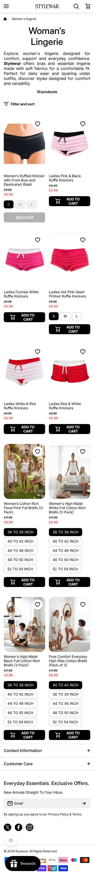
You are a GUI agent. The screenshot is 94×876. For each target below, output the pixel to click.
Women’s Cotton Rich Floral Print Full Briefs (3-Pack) (24, 507)
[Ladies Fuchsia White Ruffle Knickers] (24, 259)
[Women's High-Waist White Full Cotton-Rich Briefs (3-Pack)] (69, 471)
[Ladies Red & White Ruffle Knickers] (69, 371)
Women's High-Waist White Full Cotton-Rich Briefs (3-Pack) (67, 507)
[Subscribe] (84, 803)
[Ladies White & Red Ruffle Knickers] (24, 371)
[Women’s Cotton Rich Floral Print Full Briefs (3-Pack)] (24, 471)
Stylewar (12, 63)
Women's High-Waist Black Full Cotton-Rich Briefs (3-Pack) (22, 660)
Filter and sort (23, 104)
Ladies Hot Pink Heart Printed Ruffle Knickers (67, 294)
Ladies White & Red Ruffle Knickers (20, 406)
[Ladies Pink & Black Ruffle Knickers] (69, 143)
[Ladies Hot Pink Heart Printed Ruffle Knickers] (69, 259)
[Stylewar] (47, 6)
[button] (87, 6)
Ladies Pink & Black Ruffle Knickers (65, 178)
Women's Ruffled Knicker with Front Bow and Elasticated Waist (24, 180)
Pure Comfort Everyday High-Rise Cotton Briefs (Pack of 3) (68, 660)
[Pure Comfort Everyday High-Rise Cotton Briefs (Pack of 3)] (69, 624)
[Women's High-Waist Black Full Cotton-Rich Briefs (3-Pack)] (24, 624)
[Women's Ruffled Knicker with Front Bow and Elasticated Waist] (24, 143)
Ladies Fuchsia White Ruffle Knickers (21, 294)
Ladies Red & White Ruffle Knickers (65, 406)
